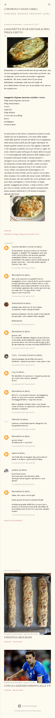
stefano (15, 470)
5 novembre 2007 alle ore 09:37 (23, 268)
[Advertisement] (27, 545)
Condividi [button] (7, 231)
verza (37, 234)
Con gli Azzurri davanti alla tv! (27, 685)
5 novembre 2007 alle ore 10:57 (23, 324)
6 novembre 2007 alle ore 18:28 (23, 463)
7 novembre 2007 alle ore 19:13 (23, 484)
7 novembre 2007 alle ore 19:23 (23, 515)
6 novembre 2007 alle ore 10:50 (23, 446)
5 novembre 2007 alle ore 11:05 (23, 348)
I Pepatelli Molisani (18, 637)
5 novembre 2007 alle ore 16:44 (23, 365)
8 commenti (17, 642)
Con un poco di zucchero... (21, 9)
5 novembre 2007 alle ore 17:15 (23, 412)
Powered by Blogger (29, 706)
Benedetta (16, 275)
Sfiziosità (22, 14)
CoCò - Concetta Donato (23, 355)
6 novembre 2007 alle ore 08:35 (23, 429)
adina (14, 453)
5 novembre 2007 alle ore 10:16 (23, 296)
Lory (14, 372)
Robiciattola (17, 303)
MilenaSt (16, 419)
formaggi (15, 234)
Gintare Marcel (35, 711)
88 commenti (18, 690)
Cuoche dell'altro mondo (23, 247)
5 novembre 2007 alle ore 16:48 (23, 384)
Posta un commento (13, 520)
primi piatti (30, 234)
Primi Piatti (35, 14)
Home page (10, 14)
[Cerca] (49, 4)
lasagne (22, 234)
